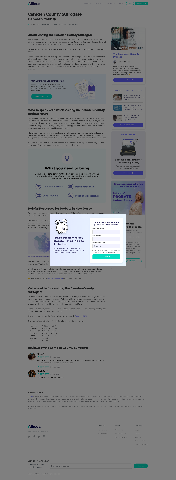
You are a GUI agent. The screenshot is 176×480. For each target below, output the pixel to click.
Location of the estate (99, 243)
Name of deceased (98, 228)
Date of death (96, 235)
